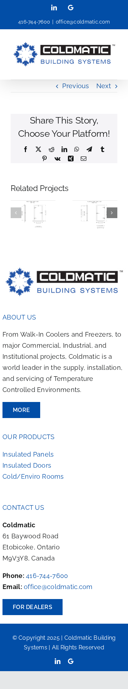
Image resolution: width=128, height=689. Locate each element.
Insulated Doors (26, 465)
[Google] (70, 661)
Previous (75, 86)
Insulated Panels (28, 454)
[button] (16, 212)
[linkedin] (57, 661)
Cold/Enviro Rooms (33, 476)
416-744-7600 (47, 575)
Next (103, 86)
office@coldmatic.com (83, 22)
